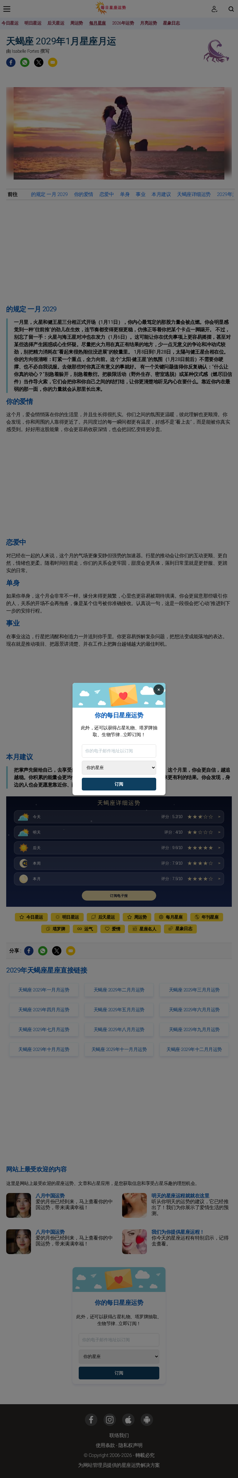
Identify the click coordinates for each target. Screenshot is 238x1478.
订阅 (119, 784)
